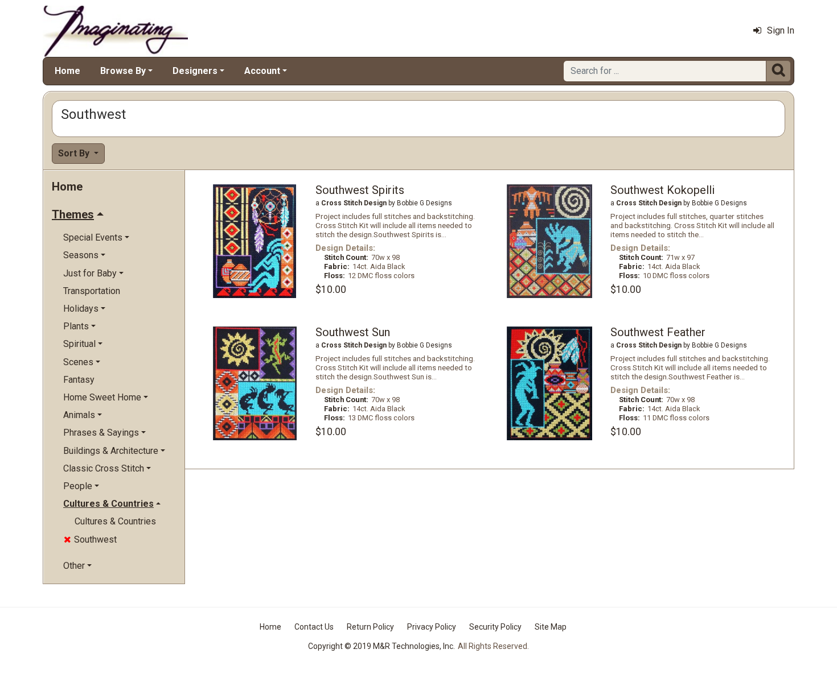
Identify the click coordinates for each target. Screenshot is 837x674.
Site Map (551, 626)
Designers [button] (195, 70)
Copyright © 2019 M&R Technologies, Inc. (381, 646)
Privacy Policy (431, 626)
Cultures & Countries (115, 521)
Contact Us (314, 626)
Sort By (75, 153)
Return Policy (370, 626)
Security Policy (495, 626)
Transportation (91, 291)
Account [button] (262, 70)
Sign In (780, 30)
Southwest (90, 539)
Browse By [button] (123, 70)
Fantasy (79, 379)
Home (67, 70)
